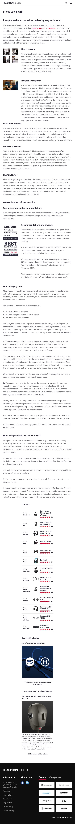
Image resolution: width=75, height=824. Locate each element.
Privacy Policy (8, 807)
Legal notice (7, 803)
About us (6, 791)
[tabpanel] (55, 797)
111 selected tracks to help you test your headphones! (37, 683)
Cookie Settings (8, 811)
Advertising (7, 799)
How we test (7, 795)
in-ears (34, 28)
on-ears (42, 28)
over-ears (52, 28)
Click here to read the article (37, 754)
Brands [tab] (42, 777)
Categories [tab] (55, 777)
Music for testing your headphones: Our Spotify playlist (10, 784)
